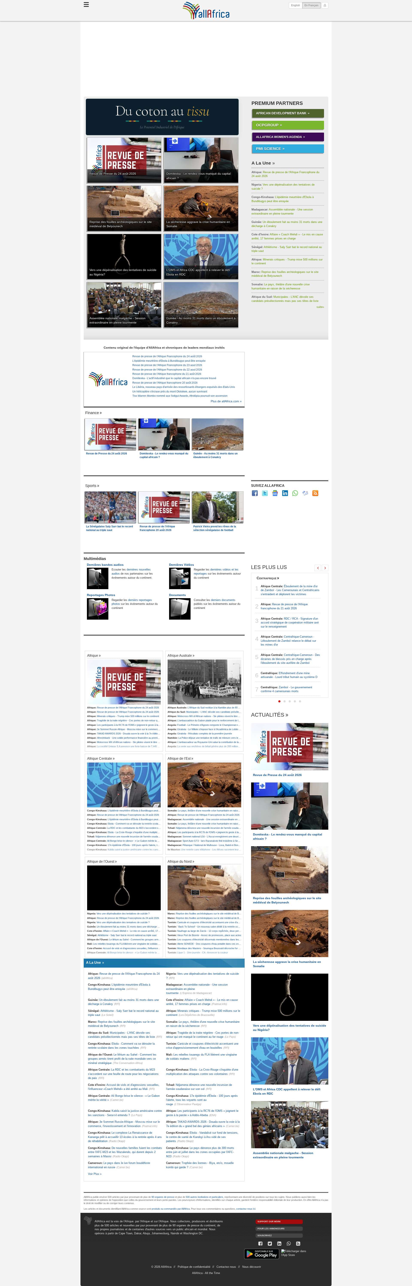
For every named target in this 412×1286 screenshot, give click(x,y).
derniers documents (223, 600)
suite (320, 307)
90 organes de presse (162, 1197)
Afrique (92, 655)
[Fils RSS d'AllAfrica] (315, 493)
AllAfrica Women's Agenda (279, 137)
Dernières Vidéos (181, 564)
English (295, 5)
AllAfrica (206, 10)
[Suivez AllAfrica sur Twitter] (265, 493)
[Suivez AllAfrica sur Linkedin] (285, 493)
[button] (279, 701)
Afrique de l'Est (179, 758)
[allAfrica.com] (108, 379)
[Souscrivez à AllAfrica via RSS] (298, 1243)
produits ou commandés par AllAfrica (171, 1208)
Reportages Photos (101, 595)
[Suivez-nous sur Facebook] (260, 1243)
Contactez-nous (226, 1266)
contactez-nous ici (245, 1208)
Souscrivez (265, 1235)
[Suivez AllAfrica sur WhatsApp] (295, 493)
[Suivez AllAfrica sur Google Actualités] (275, 493)
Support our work (269, 1221)
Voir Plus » (94, 1174)
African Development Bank (281, 113)
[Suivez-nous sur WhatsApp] (288, 1243)
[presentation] (318, 568)
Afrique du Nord (180, 861)
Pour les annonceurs (271, 1228)
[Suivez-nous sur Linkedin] (279, 1243)
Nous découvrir (251, 1266)
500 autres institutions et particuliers (204, 1197)
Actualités (267, 715)
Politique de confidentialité (194, 1266)
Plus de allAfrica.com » (226, 401)
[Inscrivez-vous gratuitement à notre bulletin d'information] (305, 493)
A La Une (261, 162)
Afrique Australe (180, 655)
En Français (312, 5)
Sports (90, 486)
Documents (177, 595)
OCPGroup (267, 125)
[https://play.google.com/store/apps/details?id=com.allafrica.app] (261, 1254)
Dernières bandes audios (105, 564)
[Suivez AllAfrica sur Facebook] (255, 493)
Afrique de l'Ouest (100, 861)
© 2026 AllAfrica (161, 1266)
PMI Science (268, 149)
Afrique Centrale (99, 758)
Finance (92, 413)
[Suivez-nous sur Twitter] (269, 1243)
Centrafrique (266, 578)
